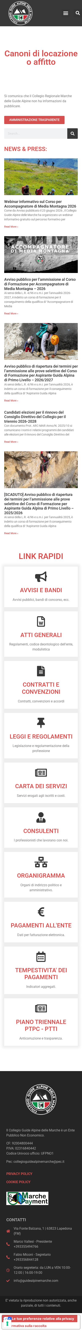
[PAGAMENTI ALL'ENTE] (41, 912)
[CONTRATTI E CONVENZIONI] (41, 671)
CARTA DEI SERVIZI (41, 786)
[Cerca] (72, 133)
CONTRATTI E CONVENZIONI (41, 688)
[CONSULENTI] (41, 817)
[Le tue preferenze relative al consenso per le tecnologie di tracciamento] (7, 1324)
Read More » (11, 226)
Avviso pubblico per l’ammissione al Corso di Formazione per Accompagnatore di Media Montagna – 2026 (40, 284)
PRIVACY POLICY (19, 1174)
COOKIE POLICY (18, 1182)
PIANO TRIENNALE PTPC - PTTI (41, 1025)
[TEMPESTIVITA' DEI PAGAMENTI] (41, 956)
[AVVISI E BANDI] (41, 576)
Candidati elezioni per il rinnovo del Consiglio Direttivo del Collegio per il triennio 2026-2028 (35, 417)
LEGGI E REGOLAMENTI (41, 736)
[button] (66, 13)
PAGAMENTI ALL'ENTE (41, 925)
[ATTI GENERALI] (41, 621)
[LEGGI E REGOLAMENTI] (41, 723)
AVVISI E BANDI (41, 590)
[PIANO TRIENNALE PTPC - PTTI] (41, 1008)
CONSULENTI (41, 831)
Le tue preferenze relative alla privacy (43, 1318)
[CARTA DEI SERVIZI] (41, 772)
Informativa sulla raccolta (25, 1326)
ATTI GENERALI (41, 635)
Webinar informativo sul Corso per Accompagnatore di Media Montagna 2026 (40, 203)
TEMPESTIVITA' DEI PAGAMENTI (41, 974)
